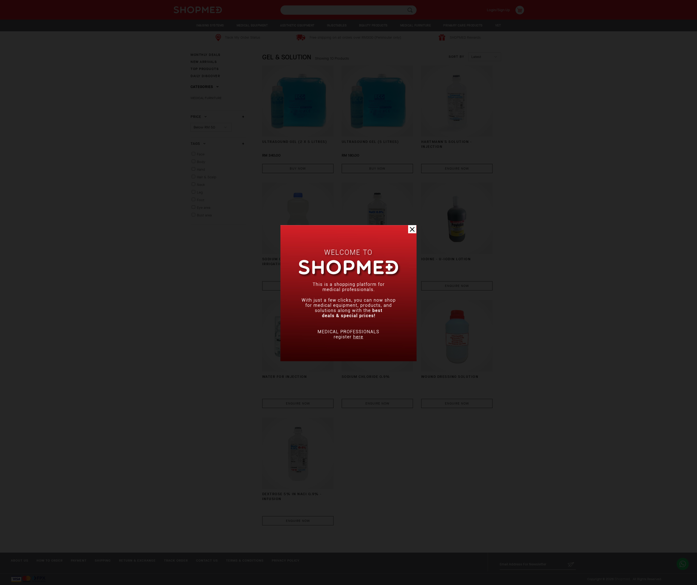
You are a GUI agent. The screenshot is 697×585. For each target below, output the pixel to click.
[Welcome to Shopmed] (348, 360)
